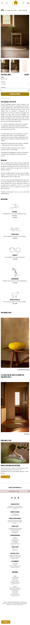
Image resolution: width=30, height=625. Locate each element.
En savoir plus (5, 477)
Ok (28, 491)
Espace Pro (15, 549)
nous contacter (15, 532)
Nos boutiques (15, 541)
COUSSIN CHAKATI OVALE (23, 370)
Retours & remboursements (15, 565)
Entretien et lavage (18, 192)
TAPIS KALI (26, 434)
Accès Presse (15, 550)
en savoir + (15, 508)
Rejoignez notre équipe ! (15, 543)
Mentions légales (15, 558)
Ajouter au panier (15, 94)
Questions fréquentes (15, 567)
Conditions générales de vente (15, 555)
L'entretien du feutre (15, 540)
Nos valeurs (15, 538)
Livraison (15, 564)
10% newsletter (6, 622)
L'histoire (15, 537)
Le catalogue (15, 542)
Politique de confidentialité (15, 556)
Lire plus (14, 217)
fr (23, 3)
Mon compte (15, 563)
